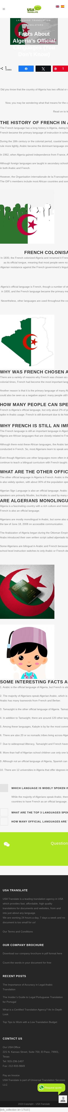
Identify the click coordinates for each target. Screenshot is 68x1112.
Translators (34, 25)
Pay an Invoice (11, 1075)
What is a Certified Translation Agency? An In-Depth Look (32, 1012)
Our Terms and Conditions (18, 931)
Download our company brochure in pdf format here (32, 953)
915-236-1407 (15, 1061)
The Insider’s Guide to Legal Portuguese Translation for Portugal (33, 999)
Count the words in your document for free (27, 962)
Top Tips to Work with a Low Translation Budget (30, 1022)
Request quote (53, 1087)
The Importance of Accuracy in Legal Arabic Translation (28, 987)
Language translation (33, 20)
